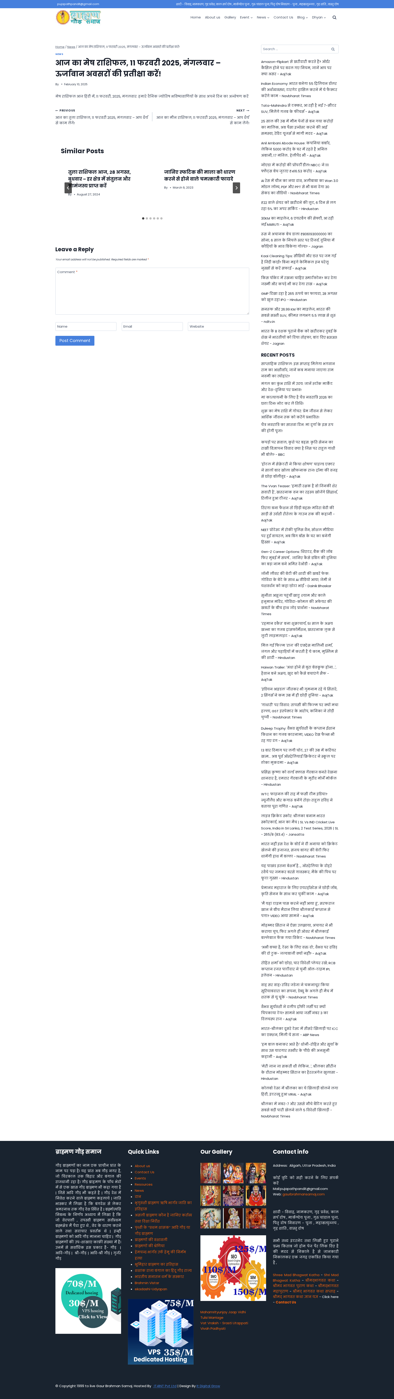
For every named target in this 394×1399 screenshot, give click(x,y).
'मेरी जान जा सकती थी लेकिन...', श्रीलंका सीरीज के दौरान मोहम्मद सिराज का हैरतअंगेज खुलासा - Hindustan (299, 1072)
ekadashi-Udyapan (151, 1289)
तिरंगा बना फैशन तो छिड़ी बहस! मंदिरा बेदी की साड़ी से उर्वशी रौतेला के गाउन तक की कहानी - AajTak (298, 514)
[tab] (143, 218)
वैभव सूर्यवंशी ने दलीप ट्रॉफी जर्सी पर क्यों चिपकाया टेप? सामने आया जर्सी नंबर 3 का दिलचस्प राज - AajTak (294, 1012)
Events (140, 1178)
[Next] (236, 187)
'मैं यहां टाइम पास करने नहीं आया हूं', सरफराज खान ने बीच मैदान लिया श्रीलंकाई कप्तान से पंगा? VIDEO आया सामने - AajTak (297, 909)
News (59, 54)
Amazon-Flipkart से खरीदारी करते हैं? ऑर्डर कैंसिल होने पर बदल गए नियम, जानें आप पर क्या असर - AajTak (296, 67)
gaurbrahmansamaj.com (304, 1194)
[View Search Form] (334, 17)
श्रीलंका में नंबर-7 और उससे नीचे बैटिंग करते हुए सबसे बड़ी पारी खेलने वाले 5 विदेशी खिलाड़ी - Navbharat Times (299, 1110)
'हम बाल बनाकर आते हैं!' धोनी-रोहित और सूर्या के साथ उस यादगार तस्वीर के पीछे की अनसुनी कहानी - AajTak (299, 1050)
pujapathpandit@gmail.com (78, 4)
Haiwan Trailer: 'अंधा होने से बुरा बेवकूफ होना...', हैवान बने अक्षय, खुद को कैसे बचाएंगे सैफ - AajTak (298, 673)
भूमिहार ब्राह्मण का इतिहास (156, 1264)
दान (138, 1196)
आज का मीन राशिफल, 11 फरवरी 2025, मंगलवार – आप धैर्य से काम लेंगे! (202, 117)
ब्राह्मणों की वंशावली (151, 1239)
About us (212, 17)
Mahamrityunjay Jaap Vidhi (223, 1312)
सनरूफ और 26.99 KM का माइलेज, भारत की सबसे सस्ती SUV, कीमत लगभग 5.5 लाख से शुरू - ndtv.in (298, 315)
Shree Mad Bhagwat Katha (296, 1274)
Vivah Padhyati (213, 1328)
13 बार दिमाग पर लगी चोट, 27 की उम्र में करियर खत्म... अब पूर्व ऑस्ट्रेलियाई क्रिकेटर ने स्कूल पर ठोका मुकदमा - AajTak (298, 756)
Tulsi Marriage (211, 1317)
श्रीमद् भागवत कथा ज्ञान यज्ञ (295, 1296)
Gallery (230, 17)
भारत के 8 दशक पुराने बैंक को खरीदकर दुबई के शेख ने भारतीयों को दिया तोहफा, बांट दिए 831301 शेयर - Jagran (299, 337)
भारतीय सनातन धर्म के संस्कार (159, 1276)
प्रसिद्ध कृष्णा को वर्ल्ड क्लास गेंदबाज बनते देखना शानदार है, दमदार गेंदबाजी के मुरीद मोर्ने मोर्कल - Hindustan (299, 778)
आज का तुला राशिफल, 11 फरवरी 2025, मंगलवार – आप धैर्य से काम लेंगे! (101, 117)
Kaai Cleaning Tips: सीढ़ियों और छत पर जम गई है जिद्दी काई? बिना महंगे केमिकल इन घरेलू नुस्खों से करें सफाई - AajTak (298, 262)
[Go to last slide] (68, 187)
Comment (67, 272)
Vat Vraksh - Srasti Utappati (224, 1323)
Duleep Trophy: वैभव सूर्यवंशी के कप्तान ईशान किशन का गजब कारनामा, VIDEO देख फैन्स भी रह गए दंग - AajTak (298, 734)
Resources (144, 1184)
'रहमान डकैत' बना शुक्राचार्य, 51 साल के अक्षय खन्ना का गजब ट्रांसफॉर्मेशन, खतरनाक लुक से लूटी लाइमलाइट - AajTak (298, 629)
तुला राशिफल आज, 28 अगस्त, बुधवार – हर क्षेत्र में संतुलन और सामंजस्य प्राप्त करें (99, 179)
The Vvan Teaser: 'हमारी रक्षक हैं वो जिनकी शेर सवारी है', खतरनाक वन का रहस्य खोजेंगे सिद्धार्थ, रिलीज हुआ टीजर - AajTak (299, 492)
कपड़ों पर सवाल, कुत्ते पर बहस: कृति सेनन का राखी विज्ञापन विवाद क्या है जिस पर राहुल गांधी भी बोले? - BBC (298, 448)
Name (62, 326)
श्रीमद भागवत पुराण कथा (293, 1285)
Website (197, 326)
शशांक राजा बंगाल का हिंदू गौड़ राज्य (163, 1270)
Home (196, 17)
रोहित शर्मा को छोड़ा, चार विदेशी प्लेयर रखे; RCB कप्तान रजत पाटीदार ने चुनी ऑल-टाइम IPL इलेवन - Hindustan (298, 969)
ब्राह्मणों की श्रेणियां (150, 1246)
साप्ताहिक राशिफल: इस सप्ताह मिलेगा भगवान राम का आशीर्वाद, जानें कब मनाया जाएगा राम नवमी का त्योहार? (298, 369)
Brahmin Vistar (147, 1282)
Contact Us (283, 17)
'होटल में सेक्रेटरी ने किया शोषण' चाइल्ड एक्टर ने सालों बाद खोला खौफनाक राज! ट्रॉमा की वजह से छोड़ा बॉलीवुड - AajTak (299, 470)
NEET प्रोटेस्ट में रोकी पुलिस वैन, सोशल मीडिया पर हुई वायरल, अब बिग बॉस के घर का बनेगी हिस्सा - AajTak (297, 535)
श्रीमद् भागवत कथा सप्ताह (314, 1291)
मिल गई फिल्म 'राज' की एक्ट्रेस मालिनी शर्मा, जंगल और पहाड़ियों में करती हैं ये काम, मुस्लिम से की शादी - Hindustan (299, 651)
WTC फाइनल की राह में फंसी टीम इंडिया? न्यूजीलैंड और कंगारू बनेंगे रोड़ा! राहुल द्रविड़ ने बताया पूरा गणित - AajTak (297, 800)
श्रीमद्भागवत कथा (320, 1280)
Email (127, 326)
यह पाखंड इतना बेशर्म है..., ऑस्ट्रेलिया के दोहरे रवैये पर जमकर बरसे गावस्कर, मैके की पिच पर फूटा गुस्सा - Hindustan (298, 872)
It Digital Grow (208, 1385)
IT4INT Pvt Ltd (164, 1385)
